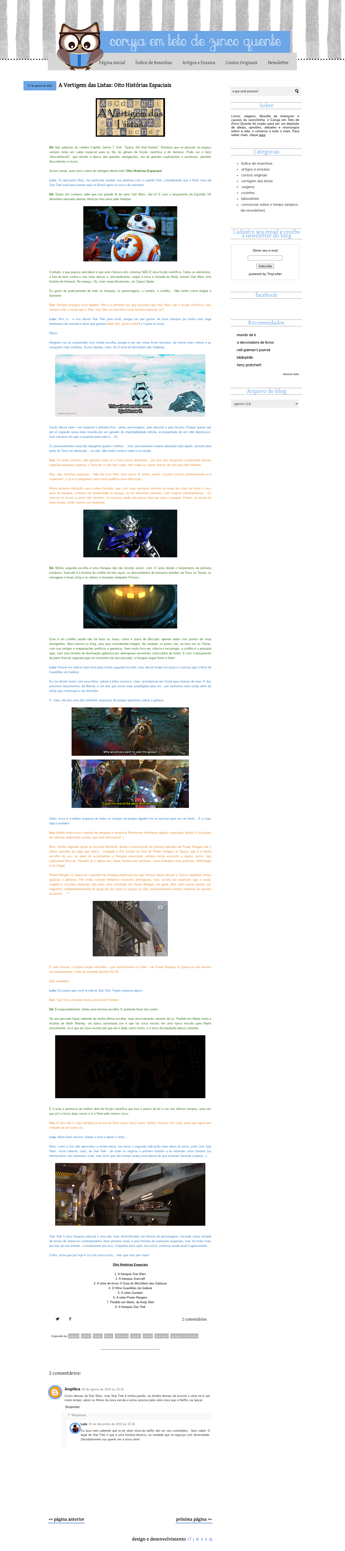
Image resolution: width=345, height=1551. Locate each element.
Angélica (72, 1389)
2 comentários (194, 1319)
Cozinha (247, 192)
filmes (97, 1336)
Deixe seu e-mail (265, 250)
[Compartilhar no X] (57, 1324)
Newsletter (278, 63)
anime (86, 1336)
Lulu (84, 1424)
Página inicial (112, 63)
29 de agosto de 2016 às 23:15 (103, 1389)
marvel (135, 1336)
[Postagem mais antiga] (194, 1522)
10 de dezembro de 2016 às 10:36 (112, 1424)
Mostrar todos (291, 374)
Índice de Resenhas (153, 63)
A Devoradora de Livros (255, 342)
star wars (161, 1336)
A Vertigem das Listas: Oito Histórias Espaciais (115, 85)
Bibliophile (245, 357)
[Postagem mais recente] (66, 1522)
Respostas (79, 1415)
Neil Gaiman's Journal (253, 349)
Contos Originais (241, 63)
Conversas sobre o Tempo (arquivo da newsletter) (269, 207)
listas (108, 1336)
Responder (72, 1407)
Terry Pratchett (249, 364)
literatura (121, 1336)
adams (74, 1336)
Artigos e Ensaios (198, 63)
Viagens (247, 186)
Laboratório (250, 198)
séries (147, 1336)
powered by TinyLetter (265, 274)
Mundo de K (246, 334)
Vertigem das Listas (257, 180)
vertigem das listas (184, 1336)
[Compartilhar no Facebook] (70, 1324)
